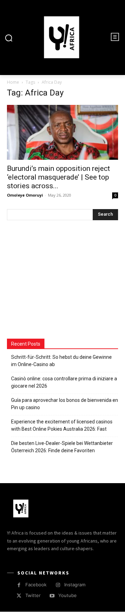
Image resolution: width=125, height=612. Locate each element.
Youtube (67, 595)
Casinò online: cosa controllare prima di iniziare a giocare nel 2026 (64, 382)
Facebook (36, 584)
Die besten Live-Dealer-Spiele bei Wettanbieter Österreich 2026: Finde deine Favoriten (62, 446)
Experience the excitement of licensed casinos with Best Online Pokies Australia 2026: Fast (61, 425)
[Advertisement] (59, 280)
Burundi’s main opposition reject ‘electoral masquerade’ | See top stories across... (58, 177)
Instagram (74, 584)
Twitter (33, 595)
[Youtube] (52, 596)
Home (13, 82)
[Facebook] (19, 585)
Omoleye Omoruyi (25, 195)
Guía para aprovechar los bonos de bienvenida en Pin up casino (64, 403)
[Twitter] (19, 596)
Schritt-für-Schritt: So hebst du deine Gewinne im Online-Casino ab (61, 360)
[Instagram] (57, 585)
